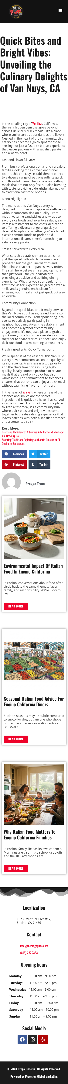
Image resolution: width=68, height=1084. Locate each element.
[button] (60, 10)
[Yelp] (43, 1039)
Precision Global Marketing (41, 1076)
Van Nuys (37, 123)
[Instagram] (32, 1039)
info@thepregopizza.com (34, 945)
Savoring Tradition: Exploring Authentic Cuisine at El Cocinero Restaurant (31, 441)
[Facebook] (22, 1039)
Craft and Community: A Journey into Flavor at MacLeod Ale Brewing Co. (32, 434)
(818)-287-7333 (29, 952)
